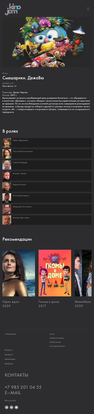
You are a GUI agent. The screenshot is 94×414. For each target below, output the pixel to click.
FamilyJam (79, 40)
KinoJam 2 (35, 40)
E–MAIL (13, 392)
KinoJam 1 (15, 40)
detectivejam (10, 359)
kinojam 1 (9, 350)
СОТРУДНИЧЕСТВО (57, 346)
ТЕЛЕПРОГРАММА (56, 338)
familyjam (9, 364)
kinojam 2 (9, 355)
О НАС (52, 334)
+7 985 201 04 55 (23, 387)
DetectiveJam (57, 40)
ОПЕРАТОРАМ (55, 342)
